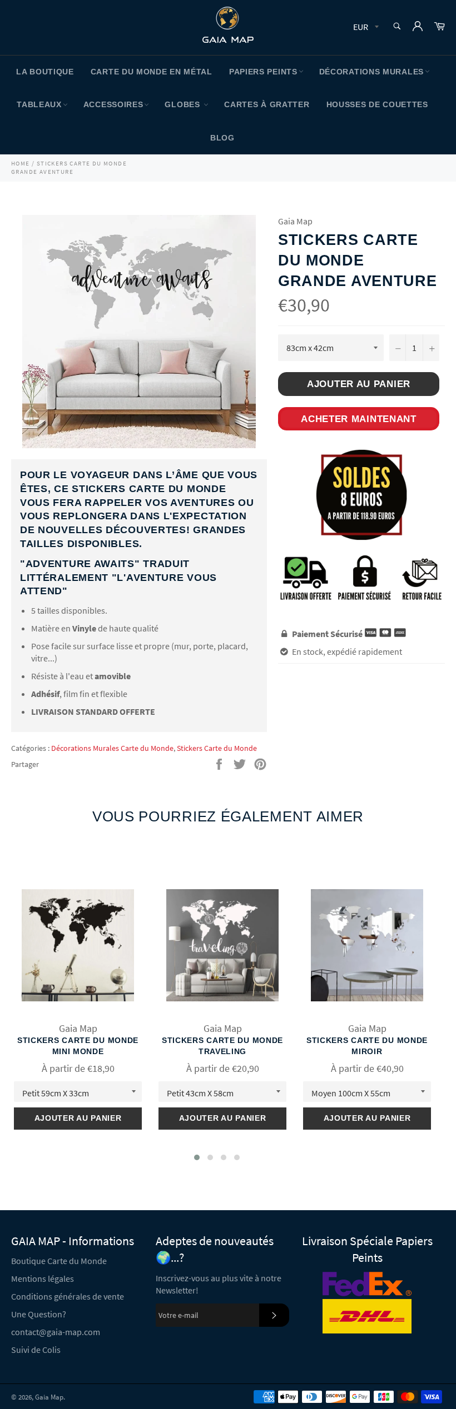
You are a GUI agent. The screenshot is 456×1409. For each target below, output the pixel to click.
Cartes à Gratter (266, 104)
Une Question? (38, 1314)
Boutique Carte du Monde (59, 1260)
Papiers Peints (263, 71)
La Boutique (45, 71)
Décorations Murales (371, 71)
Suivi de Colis (36, 1349)
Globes (183, 104)
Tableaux (39, 104)
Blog (222, 137)
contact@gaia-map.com (55, 1331)
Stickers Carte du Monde (217, 748)
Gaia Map (49, 1396)
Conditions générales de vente (67, 1296)
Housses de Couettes (377, 104)
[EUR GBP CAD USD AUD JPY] (365, 27)
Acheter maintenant (359, 419)
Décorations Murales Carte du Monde (112, 748)
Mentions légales (42, 1278)
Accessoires (113, 104)
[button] (197, 1157)
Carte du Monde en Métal (151, 71)
